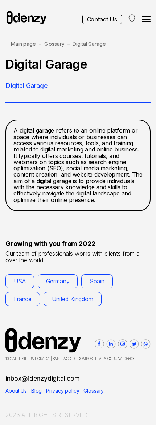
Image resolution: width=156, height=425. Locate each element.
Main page (23, 43)
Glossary (54, 43)
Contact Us (102, 19)
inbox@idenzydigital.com (42, 378)
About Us (16, 391)
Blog (36, 391)
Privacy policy (62, 391)
